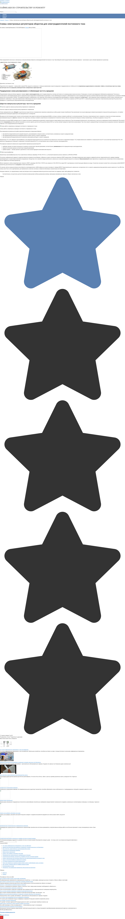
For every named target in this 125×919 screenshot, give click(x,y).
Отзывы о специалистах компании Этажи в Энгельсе (13, 884)
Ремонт (4, 17)
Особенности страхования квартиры (9, 787)
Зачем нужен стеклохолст (6, 800)
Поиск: (2, 11)
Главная (4, 14)
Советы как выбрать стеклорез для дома (10, 813)
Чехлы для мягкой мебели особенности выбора (14, 859)
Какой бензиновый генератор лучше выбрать (11, 906)
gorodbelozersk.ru (4, 3)
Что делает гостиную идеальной (8, 900)
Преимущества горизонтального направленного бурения (14, 825)
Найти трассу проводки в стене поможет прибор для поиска (14, 903)
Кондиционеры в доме (8, 866)
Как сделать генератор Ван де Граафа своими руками (16, 864)
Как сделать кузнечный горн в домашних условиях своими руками (16, 881)
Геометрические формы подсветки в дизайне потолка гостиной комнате (18, 838)
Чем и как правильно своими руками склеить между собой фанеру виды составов (23, 863)
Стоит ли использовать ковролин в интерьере (11, 887)
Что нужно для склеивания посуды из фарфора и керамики (14, 897)
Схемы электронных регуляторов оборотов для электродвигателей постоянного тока (24, 858)
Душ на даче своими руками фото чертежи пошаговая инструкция (16, 891)
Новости (5, 16)
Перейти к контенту (5, 0)
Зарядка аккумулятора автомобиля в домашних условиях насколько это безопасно (20, 762)
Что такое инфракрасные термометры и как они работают (14, 749)
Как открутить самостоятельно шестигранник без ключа (14, 775)
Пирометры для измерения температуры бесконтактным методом (19, 867)
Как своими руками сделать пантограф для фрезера (13, 878)
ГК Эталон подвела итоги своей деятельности (14, 861)
